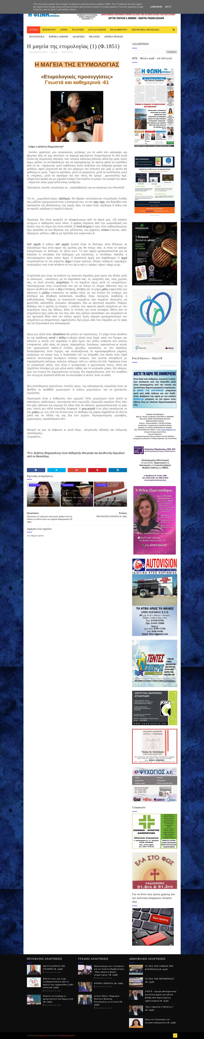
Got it (168, 7)
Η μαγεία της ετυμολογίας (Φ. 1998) (76, 499)
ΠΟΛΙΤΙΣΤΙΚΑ (37, 36)
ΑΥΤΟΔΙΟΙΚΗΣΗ (97, 29)
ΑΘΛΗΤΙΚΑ (79, 36)
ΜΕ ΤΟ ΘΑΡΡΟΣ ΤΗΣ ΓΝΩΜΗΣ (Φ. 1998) (54, 968)
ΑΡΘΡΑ (64, 29)
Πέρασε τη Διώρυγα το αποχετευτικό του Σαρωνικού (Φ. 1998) (58, 999)
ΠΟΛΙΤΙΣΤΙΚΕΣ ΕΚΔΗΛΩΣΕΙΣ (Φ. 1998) (108, 499)
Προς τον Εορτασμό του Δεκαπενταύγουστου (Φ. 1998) (41, 497)
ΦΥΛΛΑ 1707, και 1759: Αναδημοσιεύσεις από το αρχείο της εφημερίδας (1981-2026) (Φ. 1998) (58, 983)
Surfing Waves (175, 366)
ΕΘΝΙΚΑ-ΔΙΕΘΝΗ (58, 36)
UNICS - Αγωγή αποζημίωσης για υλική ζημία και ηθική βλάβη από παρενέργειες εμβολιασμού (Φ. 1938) (161, 996)
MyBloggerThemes (68, 1035)
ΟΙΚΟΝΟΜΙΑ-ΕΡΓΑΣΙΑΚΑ (145, 29)
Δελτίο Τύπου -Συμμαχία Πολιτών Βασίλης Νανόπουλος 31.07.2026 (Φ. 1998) (108, 1000)
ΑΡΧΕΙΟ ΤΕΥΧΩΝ (113, 36)
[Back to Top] (175, 1035)
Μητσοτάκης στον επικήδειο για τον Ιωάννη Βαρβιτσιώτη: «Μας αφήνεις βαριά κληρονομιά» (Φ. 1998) (109, 970)
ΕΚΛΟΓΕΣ (94, 36)
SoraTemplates (42, 1035)
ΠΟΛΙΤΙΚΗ (78, 29)
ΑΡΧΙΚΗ (33, 29)
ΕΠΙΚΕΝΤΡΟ (49, 29)
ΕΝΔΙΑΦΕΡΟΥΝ (118, 29)
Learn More (156, 7)
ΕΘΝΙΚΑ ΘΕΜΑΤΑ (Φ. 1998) (108, 983)
